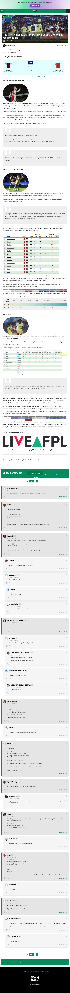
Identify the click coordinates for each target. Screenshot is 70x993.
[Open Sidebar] (68, 11)
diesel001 (12, 638)
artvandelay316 (12, 488)
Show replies (62, 474)
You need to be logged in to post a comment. (17, 962)
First (31, 481)
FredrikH (9, 505)
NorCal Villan (14, 604)
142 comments (16, 41)
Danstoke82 (12, 885)
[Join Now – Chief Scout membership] (35, 4)
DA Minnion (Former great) (17, 671)
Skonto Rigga (7, 460)
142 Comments (14, 473)
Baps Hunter (13, 919)
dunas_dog (12, 796)
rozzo (9, 855)
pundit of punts (12, 701)
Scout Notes (6, 17)
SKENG (9, 814)
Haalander (12, 839)
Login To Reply (63, 496)
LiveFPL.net (43, 450)
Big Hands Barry (12, 782)
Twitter (47, 460)
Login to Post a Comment (35, 473)
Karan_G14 (10, 536)
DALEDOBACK (13, 575)
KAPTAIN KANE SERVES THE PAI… (17, 620)
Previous (28, 481)
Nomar (13, 590)
